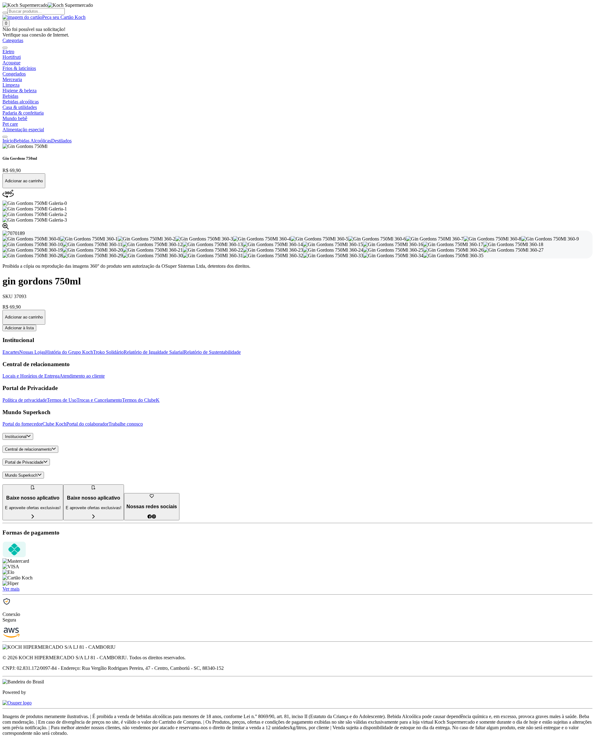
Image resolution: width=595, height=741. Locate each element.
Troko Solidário (108, 352)
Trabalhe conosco (125, 424)
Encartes (10, 352)
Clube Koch (54, 424)
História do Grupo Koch (69, 352)
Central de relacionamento (28, 449)
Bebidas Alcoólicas (32, 140)
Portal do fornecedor (22, 424)
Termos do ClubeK (141, 400)
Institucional (16, 436)
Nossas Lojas (32, 352)
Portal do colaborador (87, 424)
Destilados (61, 140)
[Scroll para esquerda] (4, 48)
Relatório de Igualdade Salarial (154, 352)
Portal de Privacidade (24, 462)
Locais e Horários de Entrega (31, 376)
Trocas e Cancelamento (99, 400)
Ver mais (11, 589)
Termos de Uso (62, 400)
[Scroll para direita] (4, 137)
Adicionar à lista (19, 328)
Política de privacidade (24, 400)
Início (8, 140)
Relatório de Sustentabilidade (212, 352)
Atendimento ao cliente (82, 376)
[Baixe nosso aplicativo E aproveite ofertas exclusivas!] (93, 516)
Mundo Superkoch (21, 475)
